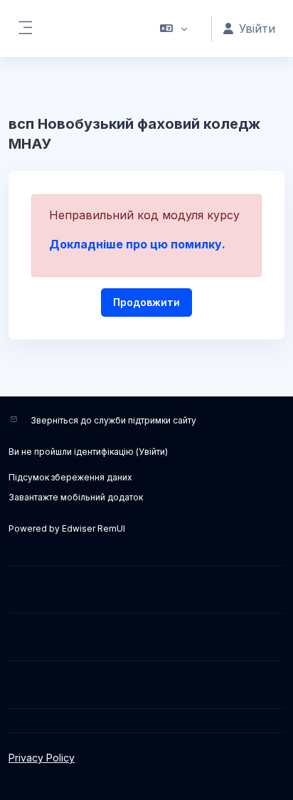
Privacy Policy (42, 758)
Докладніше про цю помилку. (137, 244)
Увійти (152, 451)
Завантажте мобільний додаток (76, 497)
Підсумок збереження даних (70, 477)
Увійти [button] (257, 28)
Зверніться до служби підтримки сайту (113, 420)
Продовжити (146, 302)
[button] (174, 28)
